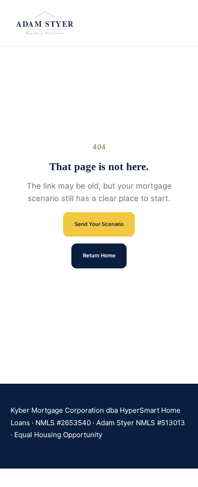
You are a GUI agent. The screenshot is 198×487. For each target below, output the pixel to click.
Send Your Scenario (99, 224)
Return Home (99, 255)
